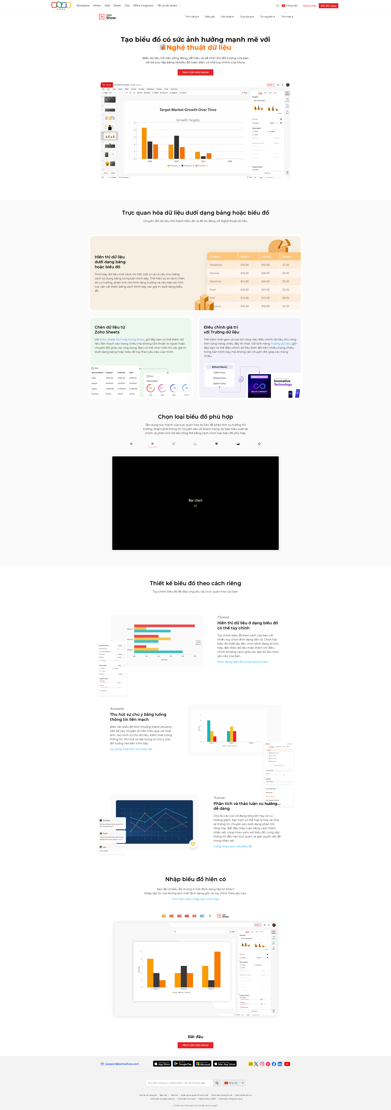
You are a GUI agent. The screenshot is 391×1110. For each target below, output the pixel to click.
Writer (97, 5)
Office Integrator (143, 5)
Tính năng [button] (191, 16)
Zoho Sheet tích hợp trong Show (122, 339)
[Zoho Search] (277, 6)
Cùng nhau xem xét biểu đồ (233, 846)
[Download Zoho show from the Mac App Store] (225, 1064)
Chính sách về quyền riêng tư (162, 1099)
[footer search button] (217, 1083)
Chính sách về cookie (186, 1099)
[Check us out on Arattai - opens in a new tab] (250, 1064)
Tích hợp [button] (286, 16)
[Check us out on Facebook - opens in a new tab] (274, 1064)
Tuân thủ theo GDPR (207, 1099)
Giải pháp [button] (226, 16)
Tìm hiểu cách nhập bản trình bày (195, 899)
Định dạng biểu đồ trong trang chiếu (242, 662)
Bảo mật (163, 1095)
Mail (107, 5)
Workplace (83, 5)
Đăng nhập (309, 5)
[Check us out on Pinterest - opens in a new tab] (268, 1064)
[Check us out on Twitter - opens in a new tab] (256, 1064)
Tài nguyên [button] (266, 16)
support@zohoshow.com (122, 1063)
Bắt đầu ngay (328, 5)
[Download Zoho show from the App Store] (162, 1064)
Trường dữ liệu (281, 343)
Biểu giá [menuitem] (210, 16)
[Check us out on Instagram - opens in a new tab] (262, 1064)
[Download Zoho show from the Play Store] (183, 1064)
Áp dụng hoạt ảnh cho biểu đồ (131, 749)
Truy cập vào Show (195, 72)
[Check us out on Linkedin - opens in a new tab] (280, 1064)
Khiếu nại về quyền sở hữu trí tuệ (194, 1095)
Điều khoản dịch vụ (244, 1095)
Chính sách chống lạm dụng (230, 1099)
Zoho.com (61, 6)
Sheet (117, 5)
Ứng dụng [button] (246, 16)
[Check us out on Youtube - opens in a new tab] (287, 1064)
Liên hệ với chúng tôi (148, 1095)
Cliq (127, 5)
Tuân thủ (174, 1095)
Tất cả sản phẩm (167, 5)
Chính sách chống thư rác (221, 1095)
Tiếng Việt (291, 5)
